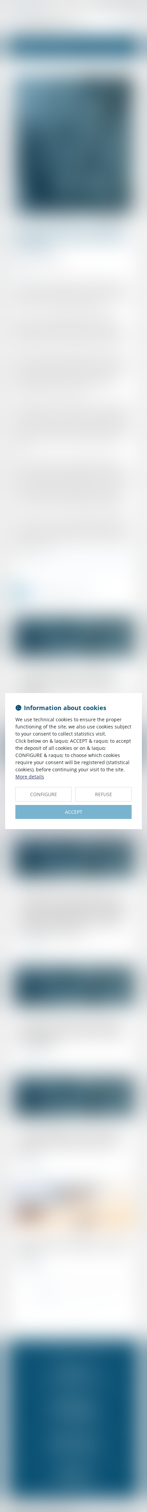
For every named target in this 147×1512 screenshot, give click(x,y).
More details (29, 776)
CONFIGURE (43, 794)
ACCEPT (73, 812)
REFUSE (103, 794)
